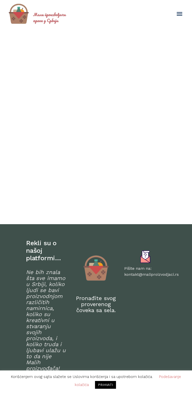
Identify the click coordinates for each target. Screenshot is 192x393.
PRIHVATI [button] (105, 385)
